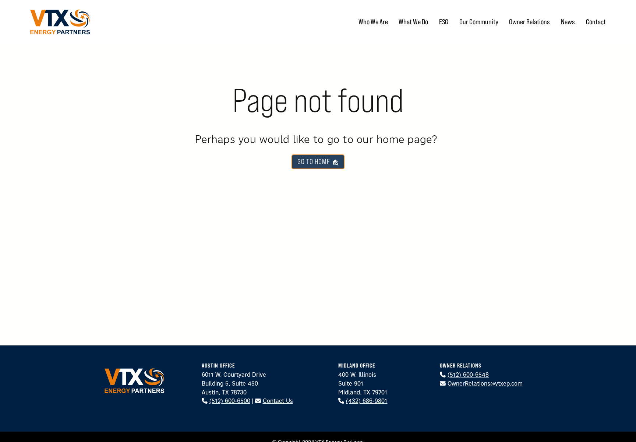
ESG (443, 21)
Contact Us (278, 400)
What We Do (413, 21)
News (568, 21)
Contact (596, 21)
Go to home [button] (314, 161)
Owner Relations (529, 21)
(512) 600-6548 (468, 374)
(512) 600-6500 (229, 400)
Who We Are (373, 21)
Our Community (478, 21)
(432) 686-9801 (366, 400)
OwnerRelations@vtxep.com (485, 383)
